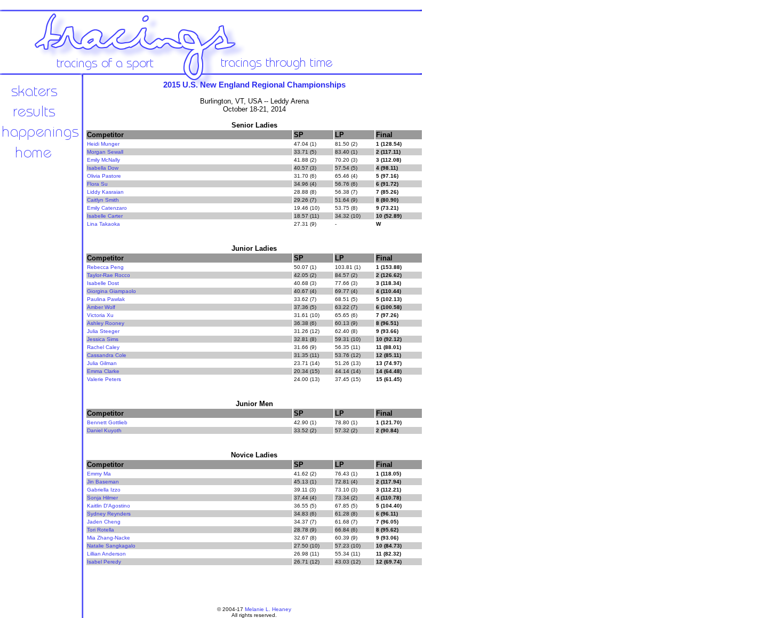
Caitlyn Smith (103, 200)
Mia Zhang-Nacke (108, 538)
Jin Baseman (103, 482)
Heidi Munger (103, 144)
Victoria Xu (100, 315)
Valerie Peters (104, 379)
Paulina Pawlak (106, 299)
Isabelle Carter (105, 216)
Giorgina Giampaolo (111, 291)
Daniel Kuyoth (104, 430)
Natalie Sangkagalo (111, 546)
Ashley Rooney (105, 323)
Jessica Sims (102, 339)
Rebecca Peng (105, 267)
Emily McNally (103, 160)
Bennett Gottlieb (107, 422)
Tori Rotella (100, 530)
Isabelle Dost (103, 283)
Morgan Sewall (105, 152)
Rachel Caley (103, 347)
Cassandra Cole (106, 355)
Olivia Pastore (104, 176)
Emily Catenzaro (107, 208)
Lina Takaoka (103, 224)
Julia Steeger (103, 331)
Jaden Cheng (104, 522)
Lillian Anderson (106, 554)
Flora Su (97, 184)
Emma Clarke (103, 371)
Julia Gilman (102, 363)
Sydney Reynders (109, 514)
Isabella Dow (102, 168)
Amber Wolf (101, 307)
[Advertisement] (459, 251)
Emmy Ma (99, 474)
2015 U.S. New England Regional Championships (254, 84)
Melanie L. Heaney (268, 609)
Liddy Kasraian (105, 192)
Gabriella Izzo (104, 490)
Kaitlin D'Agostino (108, 506)
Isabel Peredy (104, 562)
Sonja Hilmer (102, 498)
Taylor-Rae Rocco (108, 275)
